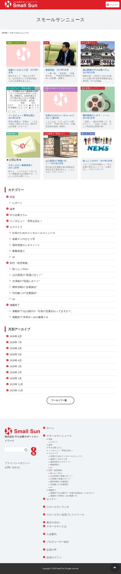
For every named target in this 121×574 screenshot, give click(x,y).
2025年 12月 (16, 384)
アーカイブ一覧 (59, 400)
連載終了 (15, 305)
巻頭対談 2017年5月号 (57, 70)
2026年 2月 (16, 372)
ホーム (50, 428)
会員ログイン (54, 557)
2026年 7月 (16, 342)
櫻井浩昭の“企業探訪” (24, 287)
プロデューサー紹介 (57, 541)
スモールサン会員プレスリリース (65, 514)
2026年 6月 (16, 348)
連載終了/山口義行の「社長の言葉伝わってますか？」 (42, 311)
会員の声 (51, 549)
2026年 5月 (16, 354)
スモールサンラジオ (57, 507)
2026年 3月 (16, 366)
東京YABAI (52, 522)
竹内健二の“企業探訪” (24, 293)
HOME (5, 33)
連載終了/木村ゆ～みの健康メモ (30, 317)
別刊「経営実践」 (20, 263)
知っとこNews (20, 269)
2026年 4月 (16, 360)
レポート (17, 203)
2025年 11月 (16, 390)
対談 (12, 197)
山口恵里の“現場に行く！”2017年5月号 (56, 162)
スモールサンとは (56, 526)
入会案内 (51, 534)
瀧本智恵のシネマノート (26, 245)
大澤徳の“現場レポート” (26, 281)
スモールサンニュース (19, 33)
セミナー (51, 499)
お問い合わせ (12, 467)
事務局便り (18, 251)
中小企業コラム (18, 215)
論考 (12, 209)
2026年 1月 (16, 378)
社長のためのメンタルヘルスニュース (33, 233)
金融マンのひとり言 (23, 239)
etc (13, 257)
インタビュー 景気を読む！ (26, 221)
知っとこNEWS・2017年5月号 (97, 161)
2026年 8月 (16, 336)
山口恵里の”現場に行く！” (27, 275)
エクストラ (16, 227)
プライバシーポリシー (17, 463)
